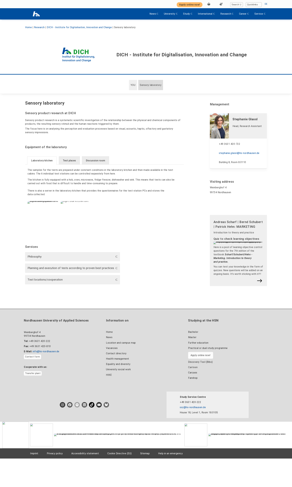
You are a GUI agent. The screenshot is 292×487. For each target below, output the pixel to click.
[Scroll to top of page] (283, 478)
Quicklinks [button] (252, 4)
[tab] (42, 160)
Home (28, 27)
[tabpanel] (104, 197)
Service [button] (258, 13)
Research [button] (225, 13)
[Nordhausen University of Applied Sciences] (36, 14)
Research (39, 27)
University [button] (169, 13)
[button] (72, 256)
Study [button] (186, 13)
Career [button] (243, 13)
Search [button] (235, 4)
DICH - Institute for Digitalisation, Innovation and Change (79, 27)
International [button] (205, 13)
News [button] (152, 13)
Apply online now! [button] (189, 4)
